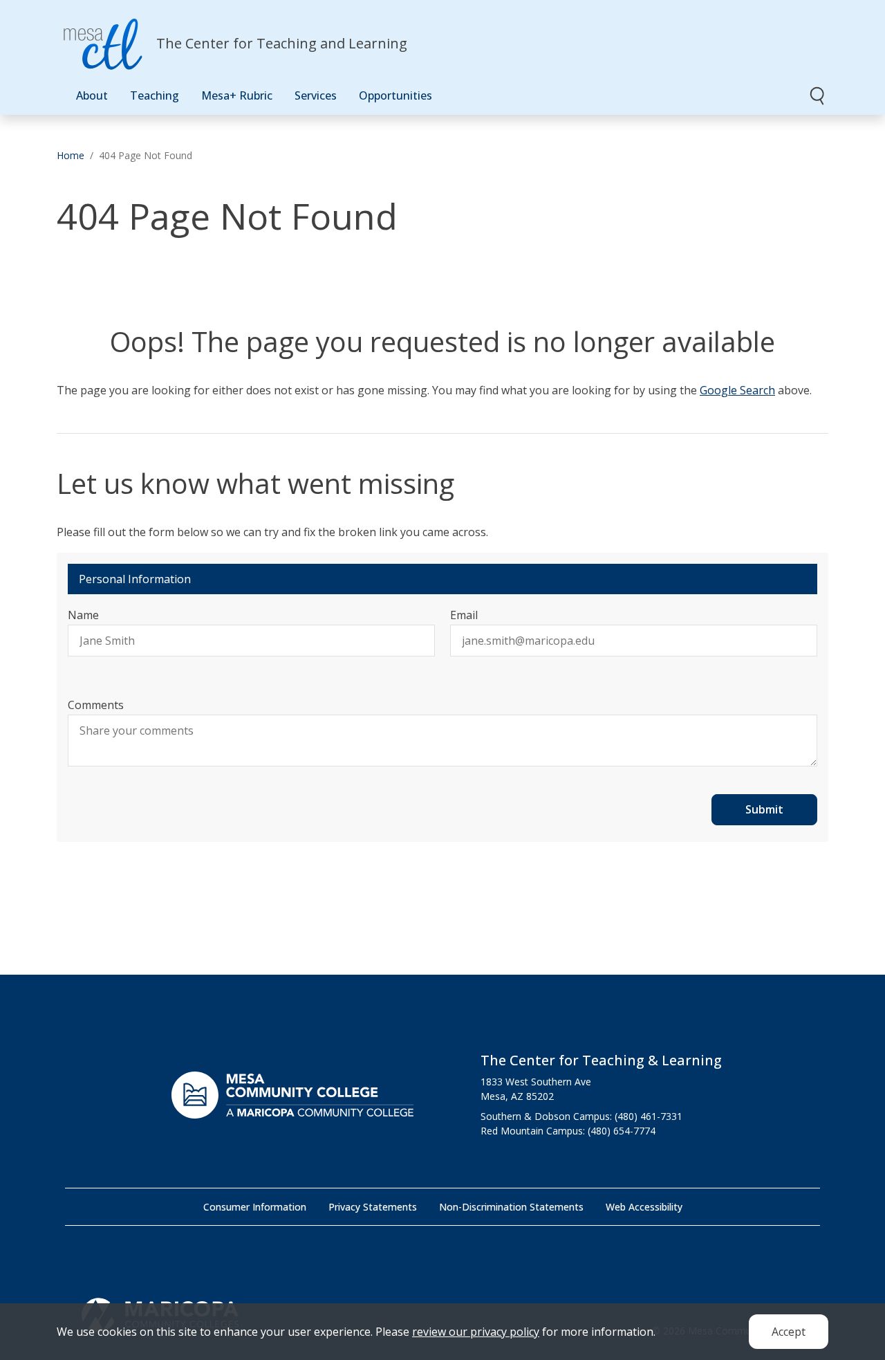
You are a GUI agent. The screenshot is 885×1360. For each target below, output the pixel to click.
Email (464, 615)
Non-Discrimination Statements (511, 1206)
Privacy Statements (372, 1206)
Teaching (154, 95)
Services (316, 95)
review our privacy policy (475, 1331)
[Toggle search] (818, 95)
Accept (788, 1331)
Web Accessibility (644, 1206)
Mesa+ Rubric (236, 95)
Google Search (737, 390)
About (92, 95)
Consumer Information (254, 1206)
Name (83, 615)
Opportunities (395, 95)
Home (70, 155)
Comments (96, 705)
